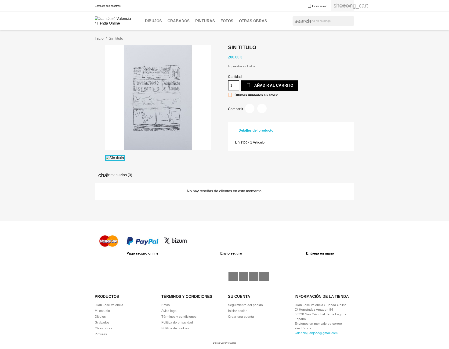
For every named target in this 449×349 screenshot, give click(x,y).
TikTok (253, 276)
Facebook (233, 276)
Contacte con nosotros (108, 5)
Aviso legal (169, 311)
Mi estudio (102, 311)
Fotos (227, 21)
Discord (264, 276)
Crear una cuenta (241, 316)
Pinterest (262, 108)
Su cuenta (239, 297)
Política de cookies (175, 328)
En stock (242, 142)
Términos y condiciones (178, 316)
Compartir (249, 108)
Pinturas (205, 21)
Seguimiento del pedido (245, 305)
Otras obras (253, 21)
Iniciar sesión (237, 311)
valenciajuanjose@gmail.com (316, 333)
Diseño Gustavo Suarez (224, 343)
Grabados (178, 21)
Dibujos (153, 21)
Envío (165, 305)
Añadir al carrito (269, 85)
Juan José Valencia (109, 305)
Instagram (243, 276)
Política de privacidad (177, 322)
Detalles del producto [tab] (256, 130)
